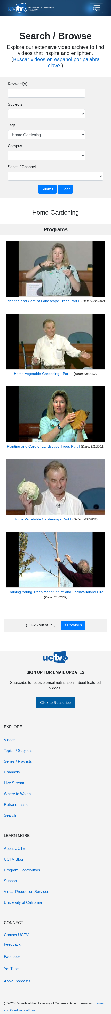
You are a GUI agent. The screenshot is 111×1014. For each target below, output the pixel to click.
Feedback (12, 944)
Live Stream (14, 783)
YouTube (11, 968)
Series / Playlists (18, 761)
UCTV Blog (13, 859)
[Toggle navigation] (96, 8)
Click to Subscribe (55, 702)
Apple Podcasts (17, 981)
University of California (23, 902)
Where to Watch (17, 793)
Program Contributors (22, 870)
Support (10, 881)
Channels (12, 772)
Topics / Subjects (18, 750)
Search (10, 815)
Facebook (12, 956)
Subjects (15, 104)
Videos (9, 740)
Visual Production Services (26, 891)
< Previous (73, 625)
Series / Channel (22, 166)
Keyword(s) (17, 83)
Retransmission (17, 804)
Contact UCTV (16, 935)
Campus (15, 146)
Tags (12, 125)
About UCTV (14, 848)
